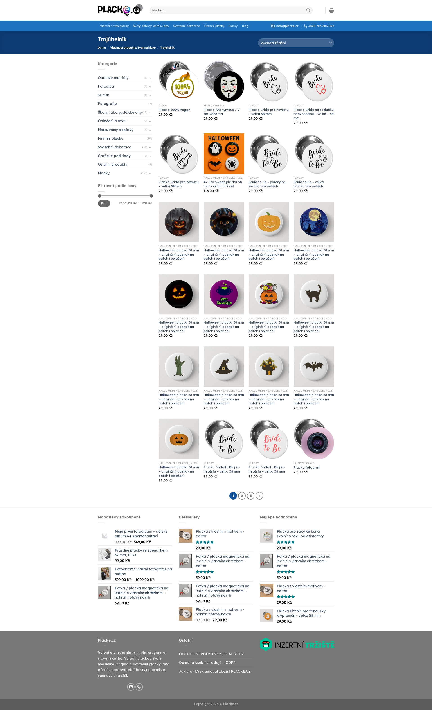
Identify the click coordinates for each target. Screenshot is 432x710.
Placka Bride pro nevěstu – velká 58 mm (269, 112)
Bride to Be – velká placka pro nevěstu (309, 184)
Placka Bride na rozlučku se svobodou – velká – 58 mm (314, 114)
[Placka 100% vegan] (179, 81)
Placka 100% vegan (174, 110)
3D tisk (103, 95)
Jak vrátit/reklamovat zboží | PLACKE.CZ (215, 671)
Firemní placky (214, 26)
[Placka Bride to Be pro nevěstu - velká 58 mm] (224, 439)
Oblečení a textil (112, 121)
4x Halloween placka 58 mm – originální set (223, 184)
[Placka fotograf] (314, 439)
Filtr (104, 203)
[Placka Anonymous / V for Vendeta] (224, 81)
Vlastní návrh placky (114, 26)
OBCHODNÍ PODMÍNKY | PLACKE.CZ (211, 654)
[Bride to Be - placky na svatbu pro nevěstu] (269, 153)
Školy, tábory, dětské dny (151, 26)
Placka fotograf (307, 467)
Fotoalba (106, 86)
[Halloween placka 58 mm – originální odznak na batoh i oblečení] (179, 222)
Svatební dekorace (186, 26)
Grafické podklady (114, 155)
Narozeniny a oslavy (115, 129)
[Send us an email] (131, 687)
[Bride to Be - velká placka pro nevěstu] (314, 153)
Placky (233, 26)
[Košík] (331, 10)
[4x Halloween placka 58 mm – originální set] (224, 153)
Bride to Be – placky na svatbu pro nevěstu (267, 184)
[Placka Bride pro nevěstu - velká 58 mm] (269, 81)
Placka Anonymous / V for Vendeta (222, 112)
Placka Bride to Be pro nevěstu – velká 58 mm (222, 469)
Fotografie (107, 103)
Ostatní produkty (112, 164)
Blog (245, 26)
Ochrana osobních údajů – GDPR (207, 662)
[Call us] (139, 687)
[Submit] (308, 10)
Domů (102, 47)
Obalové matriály (113, 77)
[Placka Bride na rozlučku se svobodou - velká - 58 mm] (314, 81)
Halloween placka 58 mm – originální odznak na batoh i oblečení (179, 254)
